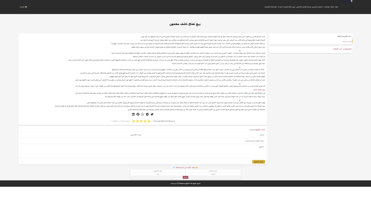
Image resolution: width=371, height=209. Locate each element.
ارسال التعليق (258, 162)
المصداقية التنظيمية (271, 7)
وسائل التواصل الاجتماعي (303, 7)
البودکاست (326, 7)
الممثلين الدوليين (317, 7)
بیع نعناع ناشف (346, 41)
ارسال (185, 177)
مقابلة (332, 7)
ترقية (336, 7)
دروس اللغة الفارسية (289, 7)
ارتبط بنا (280, 7)
